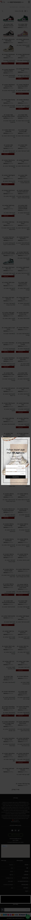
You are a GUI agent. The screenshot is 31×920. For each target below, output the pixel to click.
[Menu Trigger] (29, 2)
